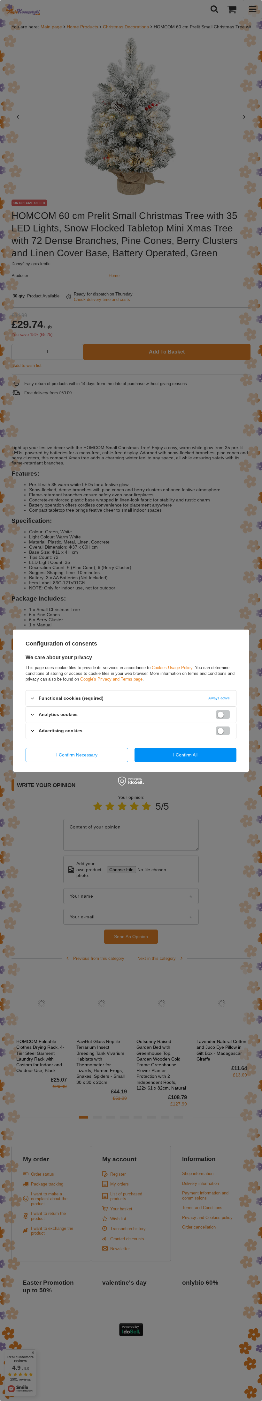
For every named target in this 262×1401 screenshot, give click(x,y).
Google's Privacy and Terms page (111, 678)
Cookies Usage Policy (172, 667)
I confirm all (185, 754)
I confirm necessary (76, 754)
